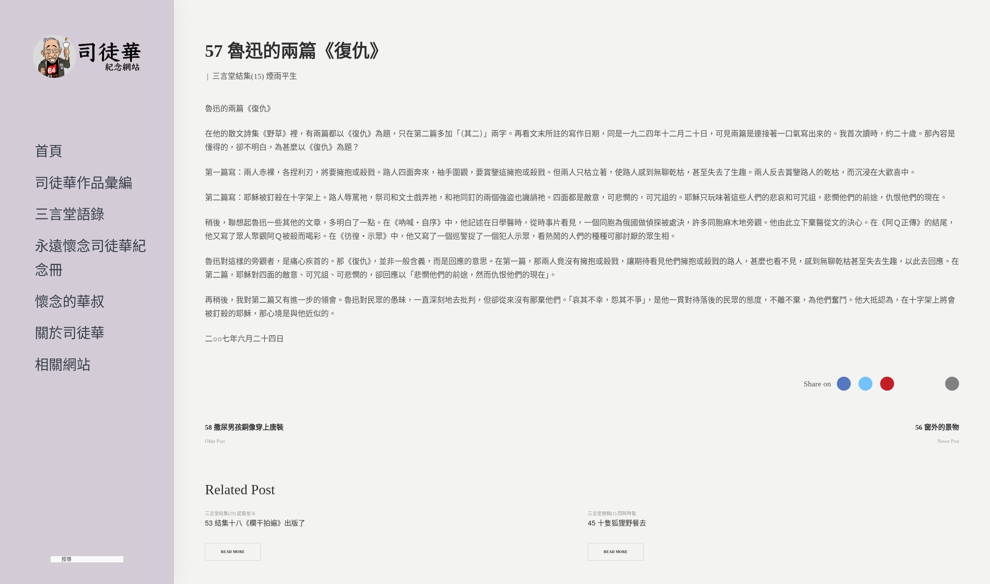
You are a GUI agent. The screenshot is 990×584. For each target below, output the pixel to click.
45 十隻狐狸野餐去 (617, 522)
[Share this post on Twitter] (865, 384)
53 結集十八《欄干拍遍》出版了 (255, 522)
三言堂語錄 (69, 214)
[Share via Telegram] (930, 384)
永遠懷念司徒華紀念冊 (90, 258)
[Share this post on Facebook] (844, 384)
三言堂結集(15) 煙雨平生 (254, 76)
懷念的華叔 (69, 302)
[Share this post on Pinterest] (887, 384)
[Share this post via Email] (952, 384)
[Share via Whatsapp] (909, 384)
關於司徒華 (69, 333)
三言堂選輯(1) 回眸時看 (612, 513)
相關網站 (62, 365)
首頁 (49, 151)
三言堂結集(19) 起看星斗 (230, 513)
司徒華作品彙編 (83, 183)
